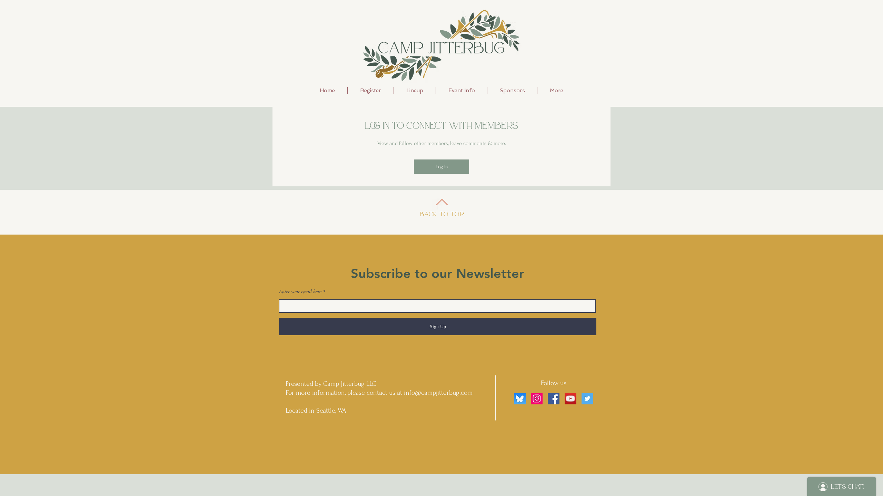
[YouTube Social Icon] (570, 398)
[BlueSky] (520, 398)
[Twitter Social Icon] (587, 398)
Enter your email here (300, 291)
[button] (415, 90)
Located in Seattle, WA (316, 410)
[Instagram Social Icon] (537, 398)
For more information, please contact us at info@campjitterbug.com (379, 392)
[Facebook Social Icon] (553, 398)
